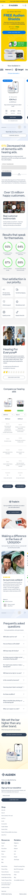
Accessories (4, 824)
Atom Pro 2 (3, 835)
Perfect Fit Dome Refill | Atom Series (9, 832)
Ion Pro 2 (3, 818)
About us (3, 851)
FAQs (15, 874)
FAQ (2, 859)
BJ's (15, 854)
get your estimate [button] (14, 512)
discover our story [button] (14, 377)
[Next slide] (25, 127)
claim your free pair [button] (14, 32)
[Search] (23, 5)
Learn (2, 845)
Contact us (3, 856)
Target (15, 845)
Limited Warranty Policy (6, 877)
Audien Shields (4, 826)
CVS (15, 851)
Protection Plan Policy (6, 874)
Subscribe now (14, 799)
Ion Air (2, 821)
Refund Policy (4, 866)
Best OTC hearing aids (18, 869)
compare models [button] (14, 135)
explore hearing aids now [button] (14, 734)
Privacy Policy (4, 869)
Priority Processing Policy (19, 866)
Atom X (3, 813)
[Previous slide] (19, 127)
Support (3, 843)
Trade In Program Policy (6, 880)
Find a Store (4, 848)
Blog (2, 862)
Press (2, 854)
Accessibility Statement (19, 880)
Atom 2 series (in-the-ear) (7, 815)
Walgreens (16, 843)
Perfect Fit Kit (4, 829)
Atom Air (3, 810)
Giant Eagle (16, 859)
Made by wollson (23, 894)
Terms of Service (5, 872)
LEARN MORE (7, 486)
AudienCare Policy (5, 887)
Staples (15, 856)
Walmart (16, 848)
